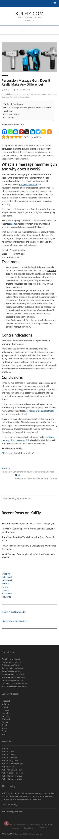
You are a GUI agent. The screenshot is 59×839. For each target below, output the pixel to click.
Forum (5, 587)
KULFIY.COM (29, 14)
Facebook (6, 701)
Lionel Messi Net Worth (12, 680)
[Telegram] (38, 130)
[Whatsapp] (10, 130)
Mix (3, 734)
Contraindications (9, 94)
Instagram (6, 704)
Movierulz (6, 596)
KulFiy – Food (8, 751)
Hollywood (7, 580)
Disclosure (15, 828)
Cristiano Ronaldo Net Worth (15, 683)
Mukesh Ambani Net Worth (14, 677)
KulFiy (5, 748)
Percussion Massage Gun (19, 97)
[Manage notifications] (6, 823)
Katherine (7, 90)
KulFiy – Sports (8, 754)
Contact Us (21, 824)
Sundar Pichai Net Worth (13, 668)
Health (5, 75)
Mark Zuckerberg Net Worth (14, 686)
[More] (49, 130)
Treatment (7, 111)
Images (5, 590)
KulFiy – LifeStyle (9, 757)
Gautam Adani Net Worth (13, 674)
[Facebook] (4, 130)
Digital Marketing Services (14, 621)
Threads (5, 710)
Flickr (4, 731)
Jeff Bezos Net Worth (11, 662)
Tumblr (5, 722)
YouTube (5, 713)
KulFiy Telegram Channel (13, 779)
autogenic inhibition (28, 184)
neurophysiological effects (41, 410)
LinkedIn (5, 716)
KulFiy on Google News (12, 769)
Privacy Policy (35, 824)
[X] (26, 130)
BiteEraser (7, 453)
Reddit (5, 725)
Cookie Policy (29, 828)
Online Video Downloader (14, 612)
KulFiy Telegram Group (12, 776)
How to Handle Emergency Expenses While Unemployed (28, 523)
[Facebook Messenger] (15, 130)
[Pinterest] (21, 130)
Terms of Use (43, 828)
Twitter (5, 707)
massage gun (11, 223)
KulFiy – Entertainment (12, 763)
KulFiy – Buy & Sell (10, 760)
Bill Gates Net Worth (11, 665)
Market (5, 583)
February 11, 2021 (22, 90)
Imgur (4, 728)
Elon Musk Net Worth (11, 659)
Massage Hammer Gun (43, 94)
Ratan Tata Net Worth (11, 671)
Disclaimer (49, 824)
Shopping (6, 573)
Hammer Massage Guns (25, 94)
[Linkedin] (32, 130)
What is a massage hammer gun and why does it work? (27, 107)
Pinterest (6, 719)
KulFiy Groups (8, 766)
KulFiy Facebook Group (12, 772)
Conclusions (8, 117)
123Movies (7, 593)
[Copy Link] (43, 130)
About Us (9, 824)
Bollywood (7, 577)
